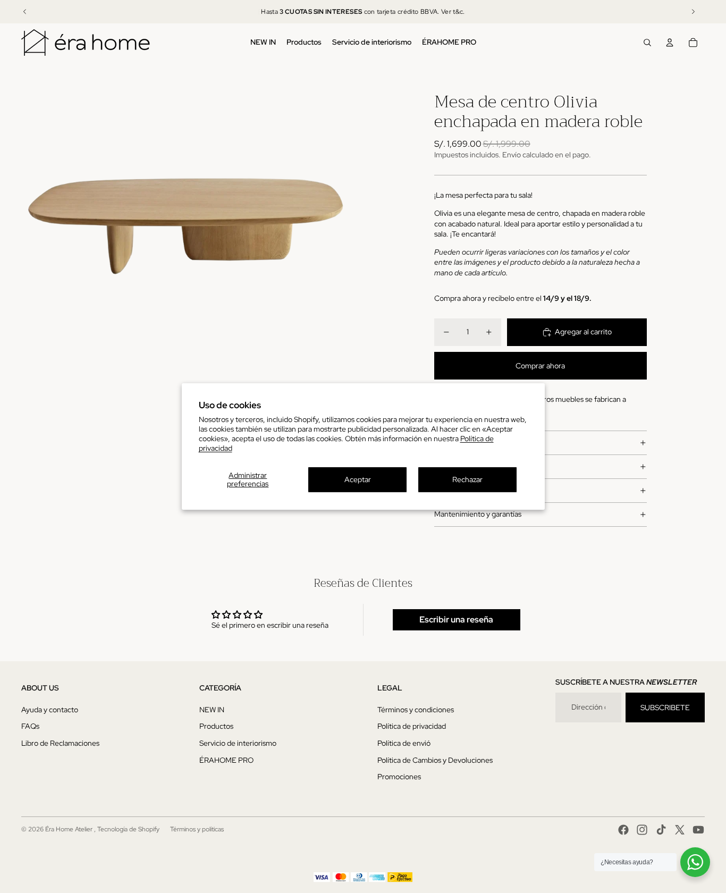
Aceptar (357, 479)
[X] (679, 829)
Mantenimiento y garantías (477, 514)
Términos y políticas (197, 829)
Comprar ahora (540, 365)
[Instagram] (642, 829)
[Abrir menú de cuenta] (669, 42)
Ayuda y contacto (49, 709)
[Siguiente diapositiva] (693, 11)
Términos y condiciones (415, 709)
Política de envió (403, 743)
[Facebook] (623, 829)
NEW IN (211, 709)
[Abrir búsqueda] (647, 42)
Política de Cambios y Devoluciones (435, 760)
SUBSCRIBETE (665, 707)
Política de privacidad (411, 726)
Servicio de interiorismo (237, 743)
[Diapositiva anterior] (25, 11)
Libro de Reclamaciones (60, 743)
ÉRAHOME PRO (226, 760)
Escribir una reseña (456, 619)
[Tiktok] (661, 829)
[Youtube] (698, 829)
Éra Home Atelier (69, 829)
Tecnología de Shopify (128, 829)
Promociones (399, 776)
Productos (216, 726)
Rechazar (467, 479)
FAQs (30, 726)
